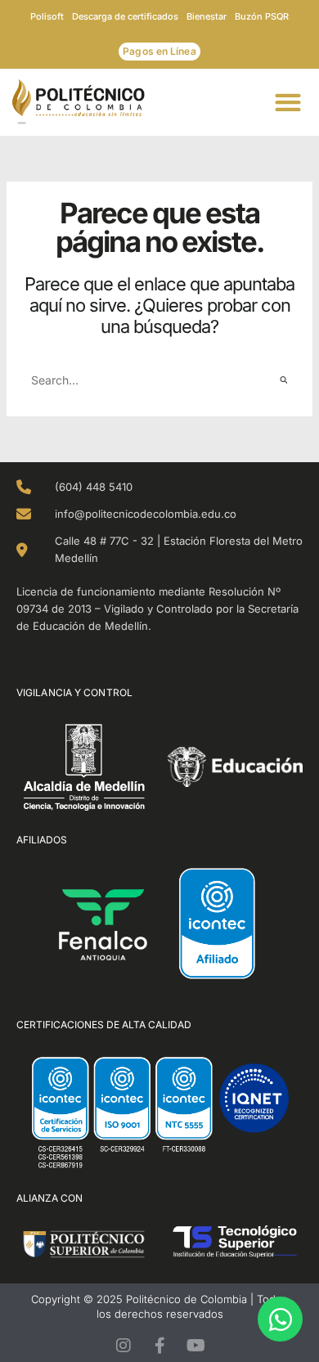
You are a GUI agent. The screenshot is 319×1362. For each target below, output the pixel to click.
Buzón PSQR (262, 16)
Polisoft (47, 16)
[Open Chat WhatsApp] (280, 1319)
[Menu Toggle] (293, 102)
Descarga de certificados (125, 16)
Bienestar (206, 16)
